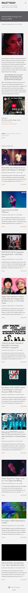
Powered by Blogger (15, 587)
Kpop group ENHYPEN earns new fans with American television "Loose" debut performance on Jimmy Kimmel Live (14, 435)
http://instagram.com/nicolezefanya (9, 123)
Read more (23, 184)
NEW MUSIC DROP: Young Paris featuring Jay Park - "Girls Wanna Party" (13, 254)
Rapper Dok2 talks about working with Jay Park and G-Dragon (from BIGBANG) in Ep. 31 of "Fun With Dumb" (13, 299)
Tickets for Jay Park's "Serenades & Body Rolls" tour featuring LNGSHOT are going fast (13, 345)
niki (20, 133)
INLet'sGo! (9, 2)
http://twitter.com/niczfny (7, 122)
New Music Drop (14, 133)
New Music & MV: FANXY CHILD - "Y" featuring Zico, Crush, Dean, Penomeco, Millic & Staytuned (14, 389)
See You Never (5, 135)
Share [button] (3, 137)
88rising (7, 133)
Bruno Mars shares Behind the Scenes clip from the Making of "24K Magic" (13, 169)
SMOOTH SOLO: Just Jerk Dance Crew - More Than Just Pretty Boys (13, 564)
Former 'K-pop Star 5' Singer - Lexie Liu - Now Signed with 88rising (13, 479)
